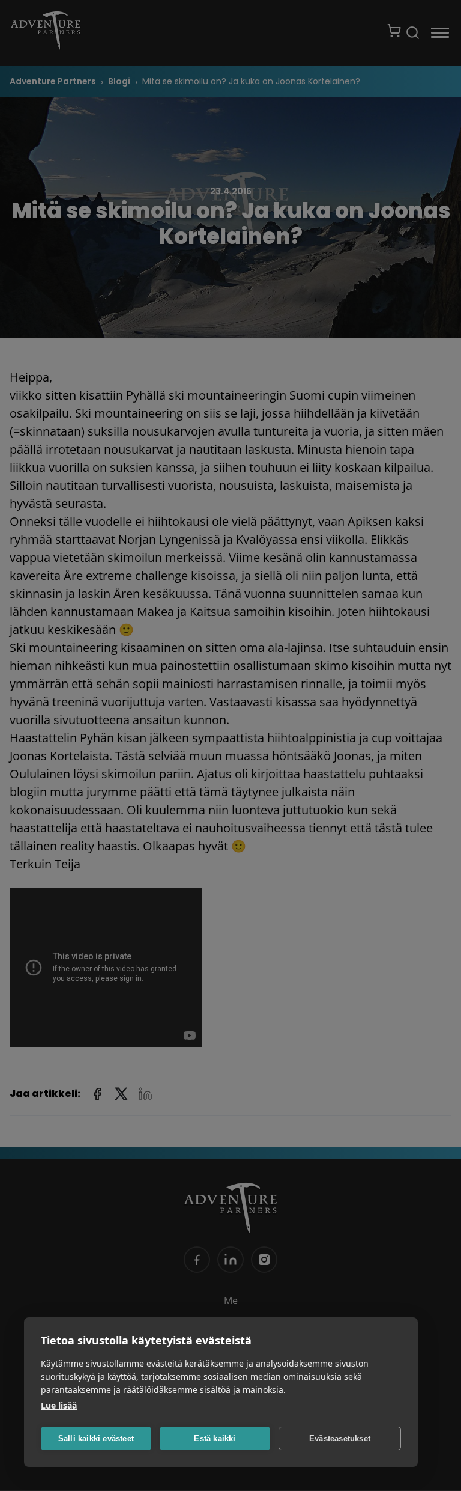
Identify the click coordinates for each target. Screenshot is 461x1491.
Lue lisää (59, 1405)
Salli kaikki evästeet (96, 1438)
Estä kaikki (214, 1438)
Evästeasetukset (339, 1438)
